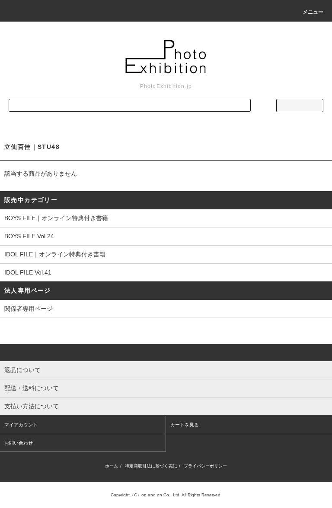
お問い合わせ (18, 442)
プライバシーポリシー (205, 466)
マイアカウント (21, 424)
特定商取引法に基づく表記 (151, 466)
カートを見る (184, 424)
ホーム (111, 466)
